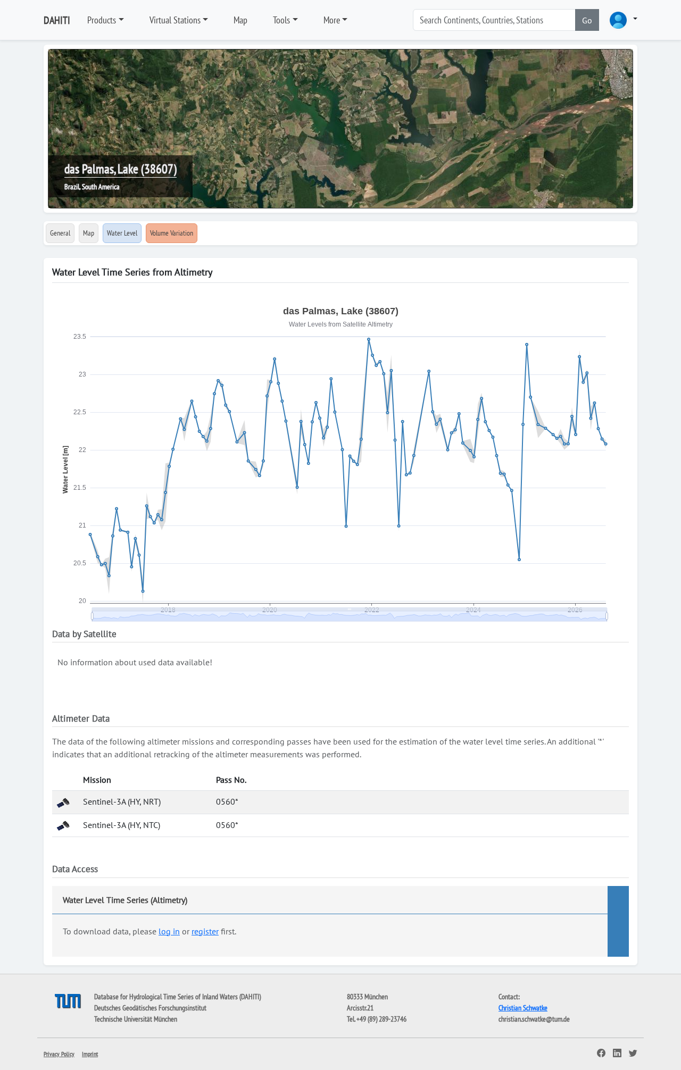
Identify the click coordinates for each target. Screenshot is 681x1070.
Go (587, 20)
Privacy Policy (59, 1054)
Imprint (90, 1054)
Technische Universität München (135, 1019)
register (205, 931)
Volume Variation (171, 233)
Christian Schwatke (523, 1008)
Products (101, 20)
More (331, 20)
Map (240, 20)
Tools (281, 20)
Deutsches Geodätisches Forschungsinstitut (150, 1008)
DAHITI (57, 20)
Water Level (122, 233)
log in (169, 931)
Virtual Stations (175, 20)
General (60, 233)
